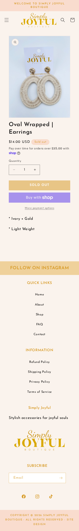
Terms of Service (39, 392)
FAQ (39, 324)
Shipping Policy (39, 372)
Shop (39, 314)
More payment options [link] (39, 208)
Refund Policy (39, 362)
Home (39, 294)
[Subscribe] (61, 478)
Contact (39, 334)
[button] (63, 20)
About (39, 304)
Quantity (15, 161)
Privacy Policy (39, 382)
